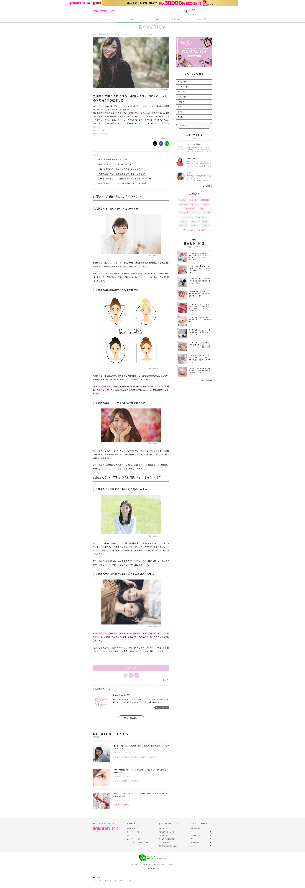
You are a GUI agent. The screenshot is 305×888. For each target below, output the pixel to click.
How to (96, 134)
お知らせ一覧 (163, 828)
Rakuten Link (194, 842)
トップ (104, 19)
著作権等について (159, 864)
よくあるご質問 (200, 19)
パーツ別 (104, 134)
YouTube (193, 846)
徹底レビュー (190, 208)
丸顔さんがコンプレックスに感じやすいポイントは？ (119, 164)
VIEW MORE (207, 186)
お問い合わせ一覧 (111, 880)
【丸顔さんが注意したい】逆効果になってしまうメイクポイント (124, 178)
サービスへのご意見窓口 (166, 839)
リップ (207, 213)
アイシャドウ (184, 213)
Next (165, 680)
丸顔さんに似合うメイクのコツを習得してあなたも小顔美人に (123, 183)
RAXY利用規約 (163, 842)
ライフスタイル (189, 230)
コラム (180, 112)
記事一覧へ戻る (131, 718)
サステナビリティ (126, 880)
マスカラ (133, 781)
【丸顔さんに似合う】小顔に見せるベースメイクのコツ (120, 169)
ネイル (180, 107)
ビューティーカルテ (134, 839)
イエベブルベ (152, 757)
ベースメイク (182, 87)
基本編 (206, 204)
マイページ (131, 835)
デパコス (142, 757)
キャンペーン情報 (152, 19)
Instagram (193, 835)
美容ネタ (124, 781)
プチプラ (133, 757)
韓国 (201, 208)
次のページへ (131, 667)
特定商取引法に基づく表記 (167, 846)
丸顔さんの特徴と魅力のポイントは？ (113, 159)
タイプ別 (202, 230)
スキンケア (182, 82)
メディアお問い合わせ (166, 832)
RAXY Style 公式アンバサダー (189, 204)
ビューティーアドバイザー (136, 842)
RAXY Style (128, 19)
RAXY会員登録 (195, 828)
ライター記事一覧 (162, 707)
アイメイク (102, 130)
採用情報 (170, 864)
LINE (191, 839)
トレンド (196, 213)
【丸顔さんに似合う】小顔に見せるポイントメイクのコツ (121, 173)
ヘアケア (181, 102)
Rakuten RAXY (103, 11)
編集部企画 (205, 200)
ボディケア (182, 97)
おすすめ (124, 757)
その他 (180, 117)
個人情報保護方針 (145, 864)
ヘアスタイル (187, 217)
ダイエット (183, 226)
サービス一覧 (97, 880)
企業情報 (134, 864)
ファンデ (206, 226)
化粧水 (205, 221)
